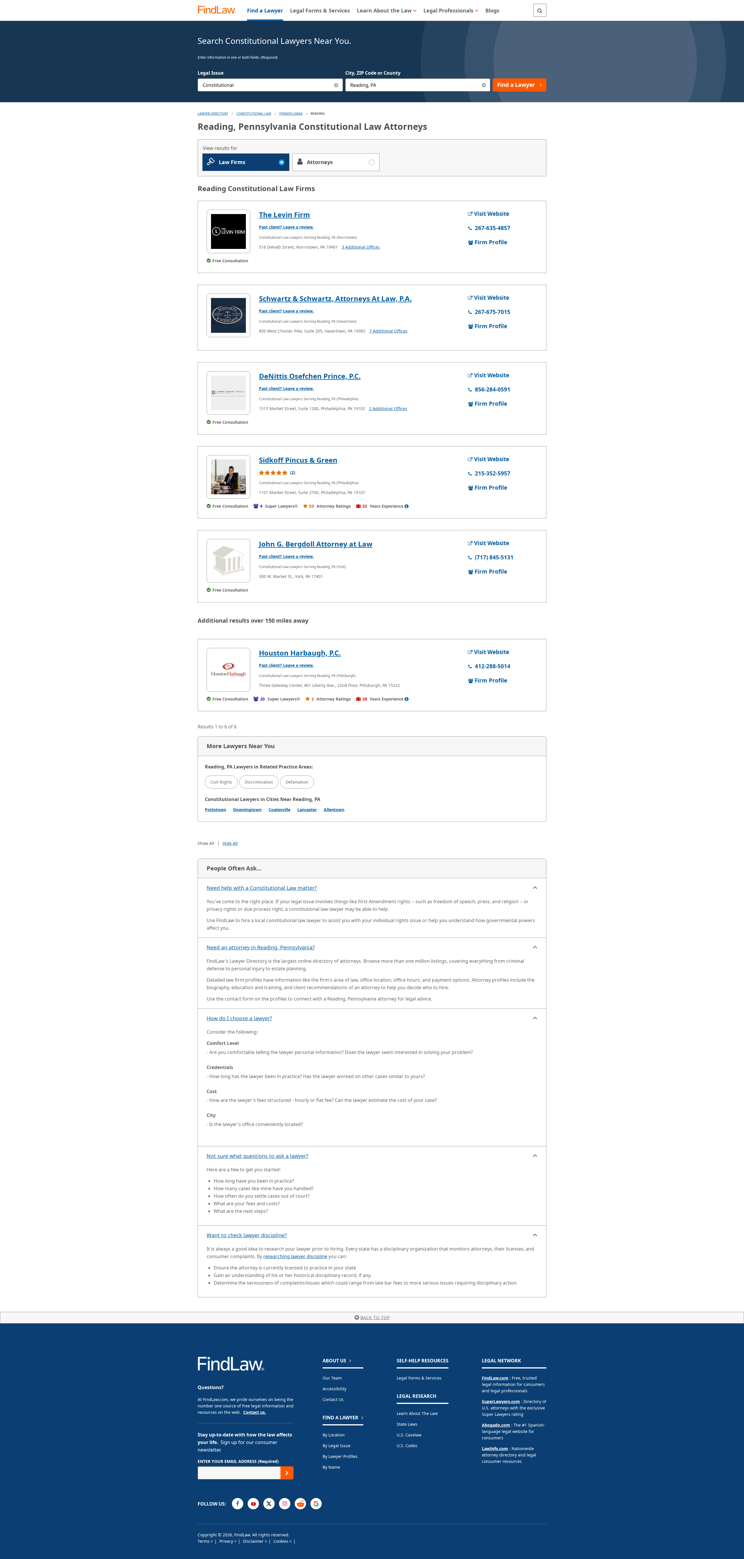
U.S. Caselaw (409, 1435)
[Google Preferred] (316, 1503)
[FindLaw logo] (219, 10)
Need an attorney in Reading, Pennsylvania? (261, 947)
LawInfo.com (495, 1448)
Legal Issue (210, 73)
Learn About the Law (417, 1413)
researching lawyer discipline (295, 1256)
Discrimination (259, 782)
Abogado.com (496, 1425)
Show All (206, 843)
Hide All (230, 843)
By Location (334, 1435)
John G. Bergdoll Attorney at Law (316, 544)
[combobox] (270, 84)
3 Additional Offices (361, 247)
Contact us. (254, 1412)
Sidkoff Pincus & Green (298, 460)
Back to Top (375, 1317)
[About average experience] (407, 506)
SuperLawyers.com (501, 1401)
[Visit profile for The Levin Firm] (228, 231)
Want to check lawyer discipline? (247, 1235)
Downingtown (247, 809)
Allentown (334, 809)
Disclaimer (254, 1541)
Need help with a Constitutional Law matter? (262, 887)
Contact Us (333, 1399)
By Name (331, 1467)
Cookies (281, 1541)
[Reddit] (300, 1503)
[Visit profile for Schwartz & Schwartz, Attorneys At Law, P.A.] (228, 315)
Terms (204, 1541)
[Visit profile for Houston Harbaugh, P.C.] (228, 669)
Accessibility (334, 1388)
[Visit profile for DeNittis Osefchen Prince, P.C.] (228, 392)
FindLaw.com (495, 1378)
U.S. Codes (407, 1445)
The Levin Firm (284, 214)
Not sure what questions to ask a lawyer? (257, 1155)
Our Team (332, 1378)
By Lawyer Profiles (340, 1456)
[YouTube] (253, 1503)
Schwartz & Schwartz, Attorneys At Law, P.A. (335, 298)
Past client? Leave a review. (286, 227)
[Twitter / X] (269, 1503)
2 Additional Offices (388, 408)
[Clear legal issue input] (336, 84)
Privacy (226, 1541)
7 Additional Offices (388, 331)
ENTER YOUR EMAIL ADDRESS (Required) (238, 1461)
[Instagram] (284, 1503)
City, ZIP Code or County (372, 73)
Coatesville (279, 809)
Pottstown (215, 809)
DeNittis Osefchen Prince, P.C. (310, 376)
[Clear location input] (483, 84)
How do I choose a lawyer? (239, 1018)
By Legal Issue (336, 1445)
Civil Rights (221, 782)
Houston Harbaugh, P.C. (300, 653)
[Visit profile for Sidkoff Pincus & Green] (228, 476)
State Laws (407, 1424)
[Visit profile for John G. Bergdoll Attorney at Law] (228, 560)
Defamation (297, 782)
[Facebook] (237, 1503)
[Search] (539, 10)
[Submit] (287, 1472)
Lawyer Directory (213, 113)
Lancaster (307, 809)
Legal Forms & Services (419, 1378)
